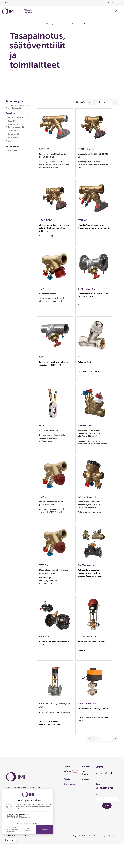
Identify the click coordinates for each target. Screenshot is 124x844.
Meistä (67, 779)
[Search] (116, 11)
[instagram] (106, 773)
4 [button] (109, 102)
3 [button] (104, 102)
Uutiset (85, 779)
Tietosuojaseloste (104, 836)
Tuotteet (86, 766)
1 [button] (94, 102)
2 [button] (99, 102)
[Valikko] (120, 11)
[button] (89, 102)
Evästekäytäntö (90, 836)
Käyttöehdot (78, 836)
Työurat (67, 771)
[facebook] (111, 773)
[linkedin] (97, 773)
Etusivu (49, 24)
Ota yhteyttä (69, 784)
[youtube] (101, 773)
